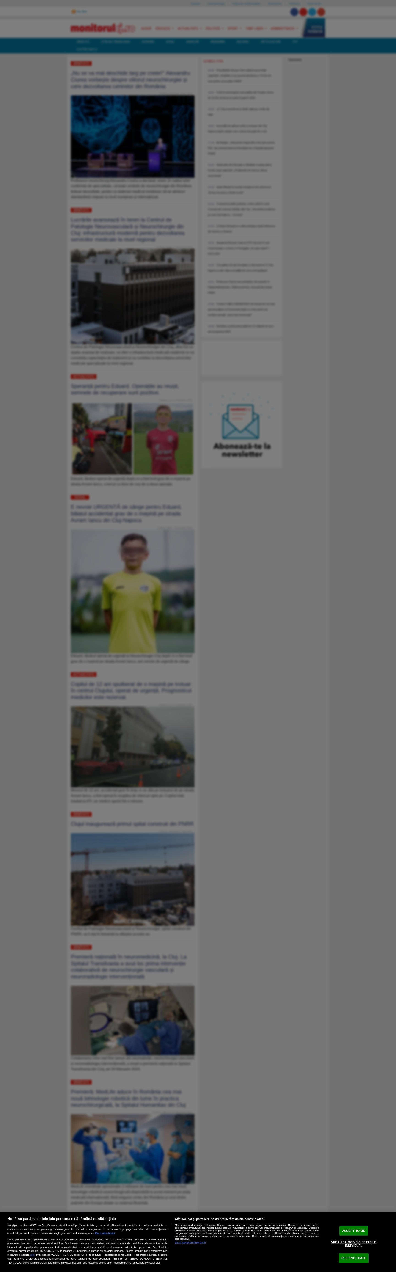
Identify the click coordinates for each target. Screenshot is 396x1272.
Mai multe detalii (105, 1233)
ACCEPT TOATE (354, 1231)
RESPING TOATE (353, 1258)
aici (32, 1254)
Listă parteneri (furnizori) (190, 1242)
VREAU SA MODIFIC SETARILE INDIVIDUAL (353, 1243)
